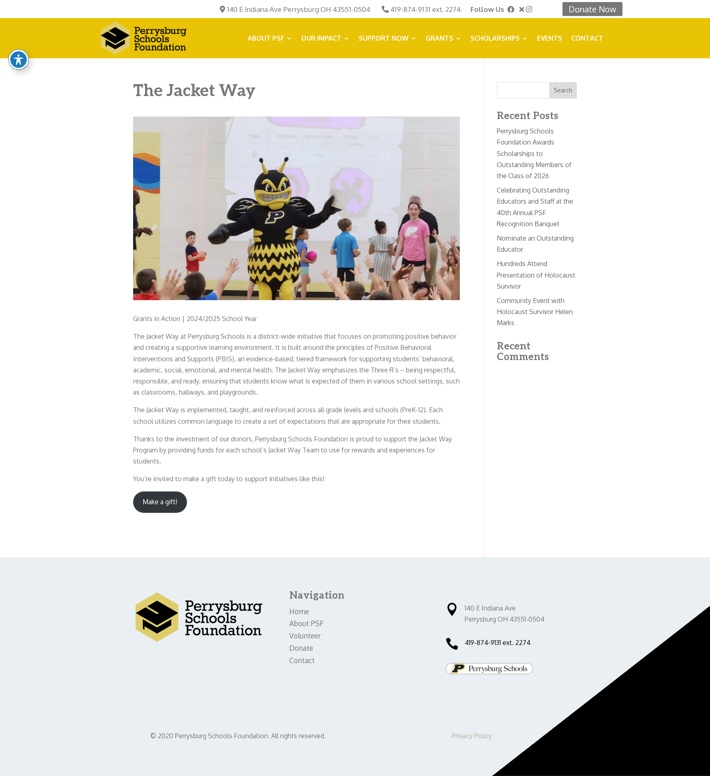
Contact (587, 38)
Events (549, 38)
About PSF (266, 38)
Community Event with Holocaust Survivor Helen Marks (535, 311)
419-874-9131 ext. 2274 (425, 9)
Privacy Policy (472, 736)
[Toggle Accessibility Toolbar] (18, 59)
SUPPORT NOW (383, 38)
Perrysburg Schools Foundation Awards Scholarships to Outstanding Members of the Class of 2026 (534, 153)
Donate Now (592, 9)
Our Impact (321, 38)
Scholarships (495, 38)
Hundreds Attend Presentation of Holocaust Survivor (536, 274)
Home (299, 611)
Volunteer (305, 635)
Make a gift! (160, 502)
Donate (301, 647)
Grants (439, 38)
